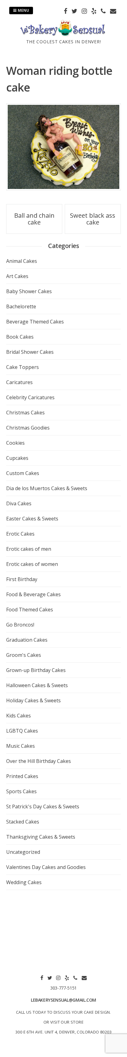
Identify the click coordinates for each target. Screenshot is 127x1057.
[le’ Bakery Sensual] (63, 34)
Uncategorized (23, 852)
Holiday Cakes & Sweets (33, 700)
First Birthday (21, 579)
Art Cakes (17, 276)
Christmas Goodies (28, 427)
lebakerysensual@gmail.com (63, 1000)
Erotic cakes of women (32, 564)
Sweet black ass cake (92, 218)
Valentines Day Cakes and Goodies (46, 867)
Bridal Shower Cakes (30, 352)
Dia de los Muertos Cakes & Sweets (46, 488)
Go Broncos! (20, 624)
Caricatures (19, 382)
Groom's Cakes (23, 655)
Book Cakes (20, 336)
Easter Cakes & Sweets (32, 518)
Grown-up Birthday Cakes (36, 670)
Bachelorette (21, 306)
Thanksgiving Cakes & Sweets (40, 836)
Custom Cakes (22, 473)
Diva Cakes (18, 503)
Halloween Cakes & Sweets (37, 685)
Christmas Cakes (25, 412)
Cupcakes (17, 458)
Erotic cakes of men (28, 549)
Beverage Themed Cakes (35, 321)
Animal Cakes (21, 261)
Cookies (15, 442)
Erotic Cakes (20, 533)
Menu (23, 10)
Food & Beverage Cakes (33, 594)
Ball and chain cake (34, 218)
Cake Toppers (22, 367)
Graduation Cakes (26, 639)
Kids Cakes (18, 715)
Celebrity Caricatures (30, 397)
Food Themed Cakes (29, 609)
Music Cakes (20, 745)
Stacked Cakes (22, 821)
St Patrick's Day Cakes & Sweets (42, 806)
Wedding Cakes (24, 882)
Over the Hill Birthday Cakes (38, 761)
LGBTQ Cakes (22, 730)
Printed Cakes (22, 776)
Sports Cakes (21, 791)
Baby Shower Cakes (29, 291)
